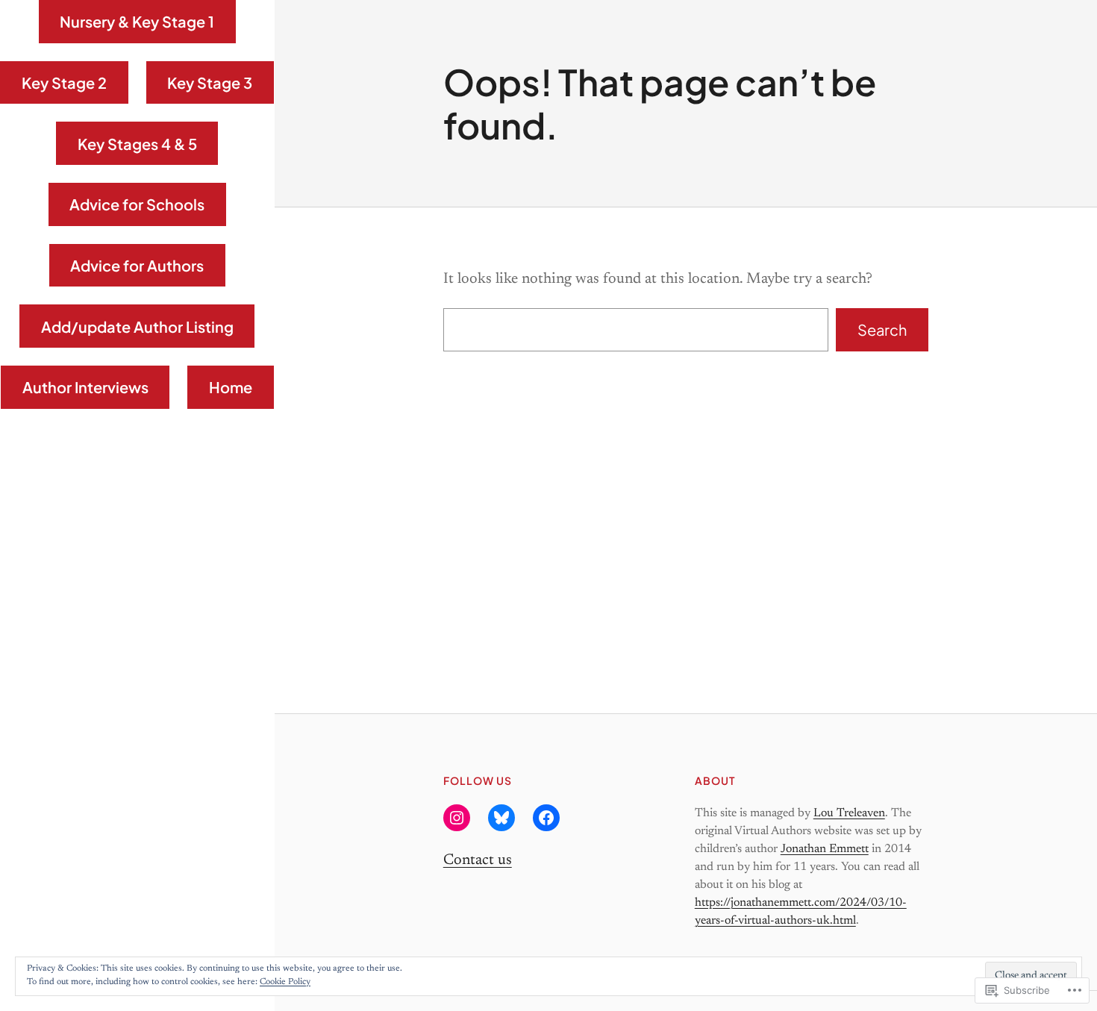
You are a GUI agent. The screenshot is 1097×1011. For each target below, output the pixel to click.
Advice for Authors (137, 265)
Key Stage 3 (209, 82)
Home (230, 387)
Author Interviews (85, 387)
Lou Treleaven (849, 813)
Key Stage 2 (64, 82)
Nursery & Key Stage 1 (137, 21)
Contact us (477, 860)
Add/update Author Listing (137, 326)
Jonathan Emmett (825, 849)
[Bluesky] (501, 817)
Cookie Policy (285, 981)
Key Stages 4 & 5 (137, 143)
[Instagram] (456, 817)
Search (882, 329)
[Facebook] (546, 817)
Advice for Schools (136, 204)
